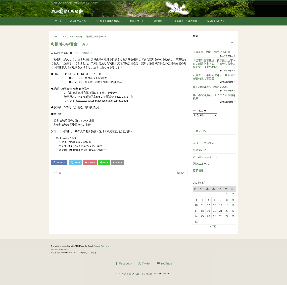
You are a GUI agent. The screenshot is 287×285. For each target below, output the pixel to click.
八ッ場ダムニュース (205, 156)
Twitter (76, 162)
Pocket (91, 162)
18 (202, 210)
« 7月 (213, 226)
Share (118, 162)
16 (233, 205)
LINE (105, 162)
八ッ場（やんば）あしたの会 (138, 273)
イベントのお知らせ (82, 53)
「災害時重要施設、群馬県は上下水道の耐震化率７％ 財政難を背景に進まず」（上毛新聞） (214, 63)
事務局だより (201, 150)
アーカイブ (199, 111)
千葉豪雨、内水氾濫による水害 (211, 52)
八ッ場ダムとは (78, 20)
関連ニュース (201, 163)
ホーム (58, 20)
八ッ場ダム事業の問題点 (108, 20)
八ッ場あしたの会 (216, 20)
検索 (195, 36)
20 (214, 210)
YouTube (166, 263)
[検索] (232, 42)
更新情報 (198, 170)
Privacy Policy (99, 246)
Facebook (60, 162)
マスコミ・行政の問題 (185, 20)
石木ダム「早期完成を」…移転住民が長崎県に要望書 (214, 77)
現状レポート (137, 20)
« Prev (57, 172)
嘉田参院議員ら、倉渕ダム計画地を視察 (214, 97)
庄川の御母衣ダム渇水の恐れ (210, 86)
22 (226, 210)
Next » (181, 172)
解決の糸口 (159, 20)
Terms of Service (58, 249)
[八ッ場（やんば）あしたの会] (67, 10)
